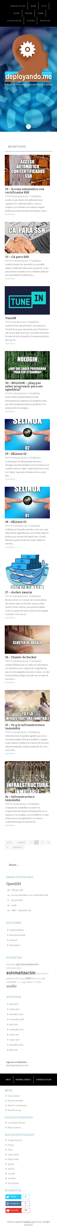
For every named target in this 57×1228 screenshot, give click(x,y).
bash (28, 978)
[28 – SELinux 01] (27, 502)
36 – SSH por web (15, 890)
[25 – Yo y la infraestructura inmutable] (27, 705)
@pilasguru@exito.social (17, 1065)
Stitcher (28, 13)
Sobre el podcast (17, 6)
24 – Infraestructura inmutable (20, 798)
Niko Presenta (14, 1127)
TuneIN (40, 13)
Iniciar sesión (14, 1096)
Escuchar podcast (17, 935)
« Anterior (21, 842)
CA (34, 982)
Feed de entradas (15, 1100)
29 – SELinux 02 (15, 454)
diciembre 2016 (16, 1044)
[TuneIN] (27, 300)
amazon (44, 973)
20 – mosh (11, 905)
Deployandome (17, 930)
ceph (43, 978)
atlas (39, 982)
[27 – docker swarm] (27, 571)
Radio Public (13, 1159)
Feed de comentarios (17, 1105)
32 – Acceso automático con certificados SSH (24, 190)
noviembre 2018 (17, 1019)
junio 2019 (14, 1004)
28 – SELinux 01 (16, 522)
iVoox (44, 6)
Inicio (8, 1079)
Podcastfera (15, 945)
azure (22, 978)
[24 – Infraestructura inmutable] (27, 777)
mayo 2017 (14, 1034)
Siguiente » (18, 847)
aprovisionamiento (27, 964)
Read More (10, 214)
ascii (38, 978)
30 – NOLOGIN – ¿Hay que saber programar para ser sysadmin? (24, 386)
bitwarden (11, 964)
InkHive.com (29, 1222)
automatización (21, 973)
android (19, 982)
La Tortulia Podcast (16, 1122)
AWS (17, 978)
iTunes (33, 6)
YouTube (31, 21)
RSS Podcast (45, 21)
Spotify (16, 13)
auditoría (10, 978)
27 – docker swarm (18, 592)
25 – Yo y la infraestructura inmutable (24, 726)
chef (38, 973)
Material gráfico (23, 1079)
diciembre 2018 (16, 1014)
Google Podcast (14, 21)
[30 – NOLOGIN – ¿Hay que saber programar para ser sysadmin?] (27, 365)
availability (11, 982)
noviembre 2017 (17, 1029)
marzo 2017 (15, 1039)
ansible (11, 986)
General (13, 940)
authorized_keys (13, 968)
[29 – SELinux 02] (27, 434)
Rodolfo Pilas (36, 196)
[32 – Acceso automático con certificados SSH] (27, 170)
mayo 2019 (14, 1009)
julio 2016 (14, 1050)
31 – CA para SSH (17, 257)
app (24, 982)
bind (34, 978)
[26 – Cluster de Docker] (27, 639)
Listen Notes (13, 1154)
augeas (29, 982)
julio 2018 (14, 1024)
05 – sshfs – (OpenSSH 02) (19, 910)
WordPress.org (14, 1110)
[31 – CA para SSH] (27, 237)
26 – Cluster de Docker (21, 657)
